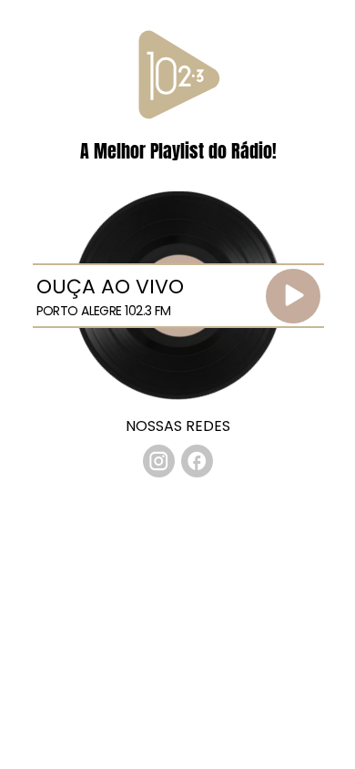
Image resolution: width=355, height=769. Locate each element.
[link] (159, 461)
